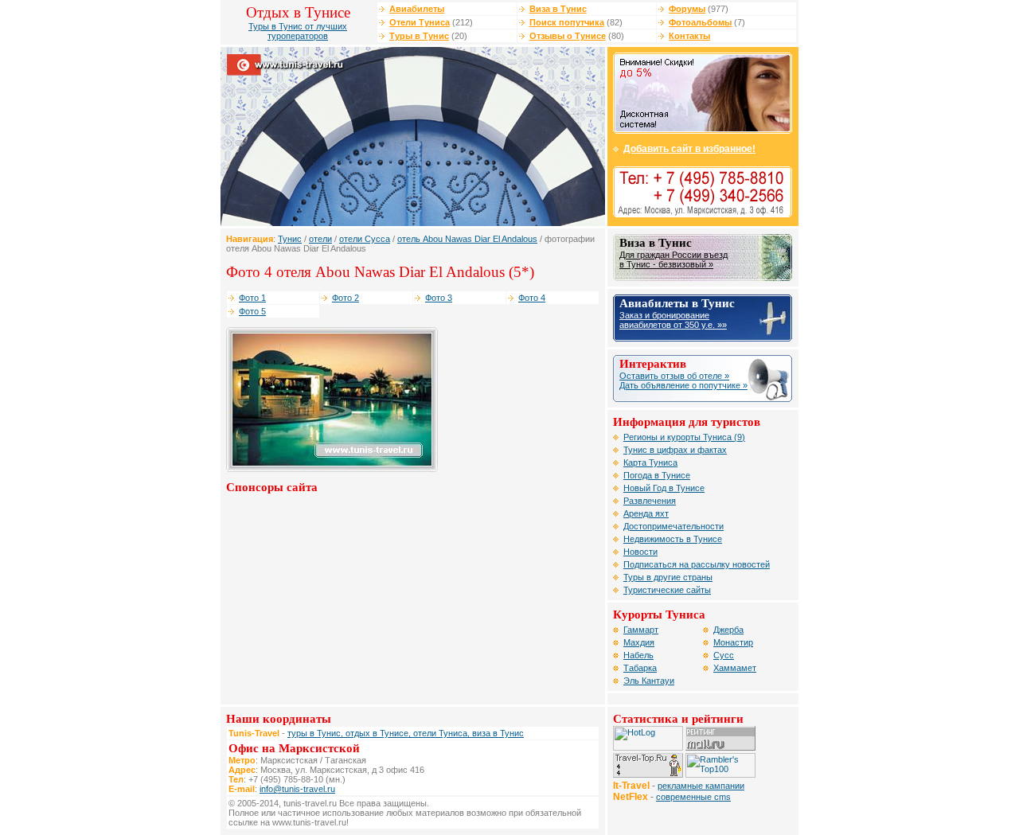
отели (320, 239)
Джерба (728, 629)
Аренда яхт (646, 513)
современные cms (693, 797)
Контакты (689, 36)
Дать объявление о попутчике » (683, 385)
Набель (638, 655)
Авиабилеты (416, 9)
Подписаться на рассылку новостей (696, 564)
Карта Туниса (650, 462)
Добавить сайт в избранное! (689, 148)
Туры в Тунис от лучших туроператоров (297, 31)
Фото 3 (438, 297)
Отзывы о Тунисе (567, 36)
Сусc (723, 655)
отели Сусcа (364, 239)
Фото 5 (252, 311)
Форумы (687, 9)
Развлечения (649, 500)
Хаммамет (734, 668)
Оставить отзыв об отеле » (674, 375)
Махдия (638, 642)
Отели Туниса (419, 22)
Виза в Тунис (558, 9)
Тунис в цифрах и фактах (675, 450)
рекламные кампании (701, 785)
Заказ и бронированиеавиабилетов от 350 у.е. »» (673, 320)
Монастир (733, 642)
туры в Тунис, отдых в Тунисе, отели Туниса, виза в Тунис (405, 733)
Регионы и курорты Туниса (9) (684, 437)
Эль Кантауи (648, 680)
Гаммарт (640, 629)
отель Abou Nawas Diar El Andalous (467, 239)
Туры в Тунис (419, 36)
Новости (640, 551)
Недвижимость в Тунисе (672, 539)
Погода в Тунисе (656, 475)
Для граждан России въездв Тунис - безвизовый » (673, 259)
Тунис (290, 239)
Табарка (640, 668)
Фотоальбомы (700, 22)
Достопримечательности (673, 526)
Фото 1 (252, 297)
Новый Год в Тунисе (664, 488)
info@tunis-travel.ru (297, 789)
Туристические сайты (667, 590)
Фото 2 (345, 297)
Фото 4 (531, 297)
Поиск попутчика (566, 22)
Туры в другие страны (668, 577)
